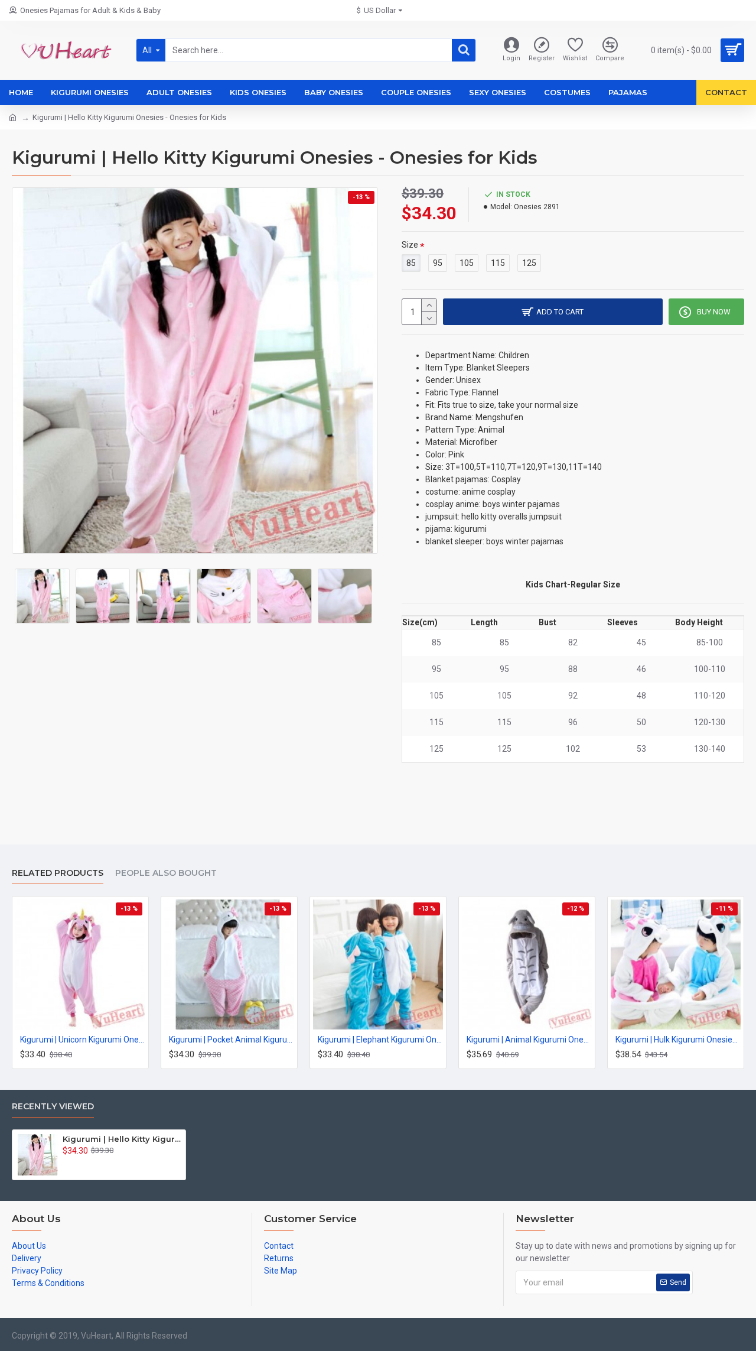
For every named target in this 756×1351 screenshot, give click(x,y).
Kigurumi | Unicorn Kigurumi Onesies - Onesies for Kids (82, 1039)
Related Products (57, 873)
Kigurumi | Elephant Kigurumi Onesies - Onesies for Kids (380, 1039)
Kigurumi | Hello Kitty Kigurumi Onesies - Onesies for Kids (122, 1139)
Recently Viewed (53, 1107)
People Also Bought (166, 873)
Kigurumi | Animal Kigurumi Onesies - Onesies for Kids (529, 1039)
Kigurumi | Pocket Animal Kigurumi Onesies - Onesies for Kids (231, 1039)
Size (410, 244)
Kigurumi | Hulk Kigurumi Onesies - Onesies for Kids (678, 1039)
